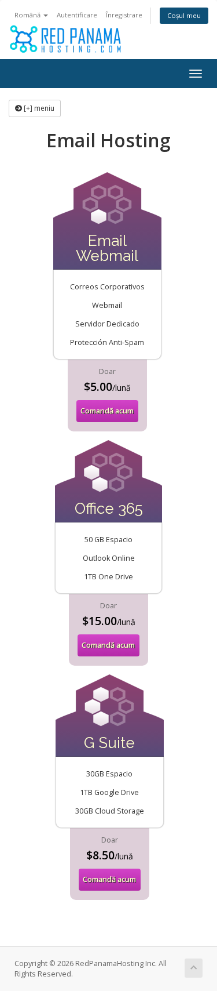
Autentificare (77, 14)
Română (28, 14)
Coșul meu (184, 15)
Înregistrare (124, 14)
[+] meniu (38, 108)
